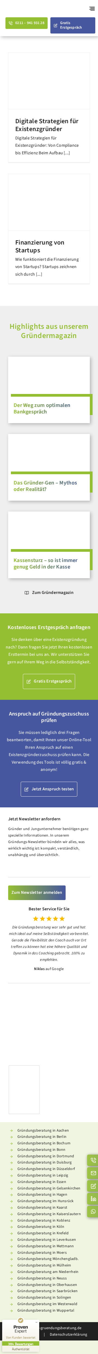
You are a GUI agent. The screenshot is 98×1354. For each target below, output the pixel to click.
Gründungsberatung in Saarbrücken (47, 1291)
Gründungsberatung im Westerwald (47, 1304)
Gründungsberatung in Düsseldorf (46, 1169)
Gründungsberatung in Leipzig (42, 1175)
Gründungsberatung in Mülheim (44, 1265)
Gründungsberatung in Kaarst (42, 1207)
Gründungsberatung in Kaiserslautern (49, 1214)
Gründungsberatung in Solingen (44, 1297)
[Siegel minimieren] (36, 1322)
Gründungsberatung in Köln (41, 1226)
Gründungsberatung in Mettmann (45, 1246)
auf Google (54, 969)
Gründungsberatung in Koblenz (44, 1220)
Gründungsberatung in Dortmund (45, 1156)
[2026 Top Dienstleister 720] (27, 999)
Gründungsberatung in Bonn (41, 1149)
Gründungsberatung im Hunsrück (45, 1201)
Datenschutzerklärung (68, 1334)
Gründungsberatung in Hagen (42, 1194)
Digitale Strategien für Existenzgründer (46, 125)
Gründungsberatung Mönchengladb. (47, 1259)
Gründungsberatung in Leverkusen (46, 1239)
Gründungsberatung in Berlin (41, 1136)
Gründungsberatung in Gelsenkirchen (49, 1188)
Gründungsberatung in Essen (41, 1182)
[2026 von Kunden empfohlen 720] (70, 999)
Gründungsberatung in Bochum (44, 1143)
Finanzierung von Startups (40, 246)
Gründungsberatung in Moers (42, 1252)
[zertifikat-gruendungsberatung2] (24, 1068)
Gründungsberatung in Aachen (43, 1130)
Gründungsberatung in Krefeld (43, 1233)
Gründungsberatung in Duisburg (44, 1162)
